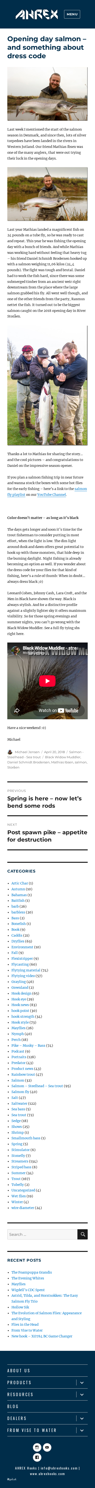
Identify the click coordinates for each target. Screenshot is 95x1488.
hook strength (22, 1017)
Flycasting (20, 964)
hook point (20, 1011)
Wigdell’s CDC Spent (28, 1290)
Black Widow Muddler (62, 757)
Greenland (19, 988)
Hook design (21, 993)
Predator (18, 1063)
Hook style (20, 1022)
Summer (18, 1173)
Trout (16, 1179)
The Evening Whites (27, 1278)
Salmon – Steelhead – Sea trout (37, 1086)
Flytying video (23, 976)
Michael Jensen (27, 752)
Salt (14, 1098)
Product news (22, 1069)
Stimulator (20, 1150)
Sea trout (18, 1115)
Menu (72, 14)
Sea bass (18, 1109)
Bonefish (18, 924)
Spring (16, 1144)
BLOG (13, 1406)
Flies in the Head (24, 1325)
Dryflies (17, 941)
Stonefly (18, 1156)
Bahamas (19, 895)
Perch (16, 1040)
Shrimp (17, 1133)
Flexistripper (22, 959)
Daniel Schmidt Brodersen (28, 762)
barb (15, 906)
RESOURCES (20, 1394)
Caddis (16, 935)
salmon (81, 762)
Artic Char (19, 883)
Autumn (18, 889)
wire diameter (22, 1208)
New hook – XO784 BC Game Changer (41, 1336)
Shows (16, 1127)
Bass (15, 918)
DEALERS (17, 1418)
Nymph (17, 1034)
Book (15, 930)
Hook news (20, 1005)
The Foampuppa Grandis (31, 1272)
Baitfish (18, 901)
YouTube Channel (51, 495)
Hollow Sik (20, 1307)
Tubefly (17, 1185)
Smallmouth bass (25, 1138)
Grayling (18, 982)
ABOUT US (18, 1370)
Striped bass (21, 1167)
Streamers (19, 1161)
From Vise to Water (27, 1330)
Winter (17, 1202)
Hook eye (18, 999)
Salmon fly (20, 1092)
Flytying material (25, 970)
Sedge (16, 1121)
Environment (22, 947)
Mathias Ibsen (62, 762)
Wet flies (18, 1196)
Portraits (18, 1057)
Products (19, 1382)
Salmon (17, 1080)
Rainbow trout (23, 1075)
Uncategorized (23, 1190)
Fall (14, 953)
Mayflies (18, 1028)
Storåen (13, 767)
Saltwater (19, 1104)
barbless (18, 912)
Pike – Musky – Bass (28, 1046)
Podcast (17, 1051)
